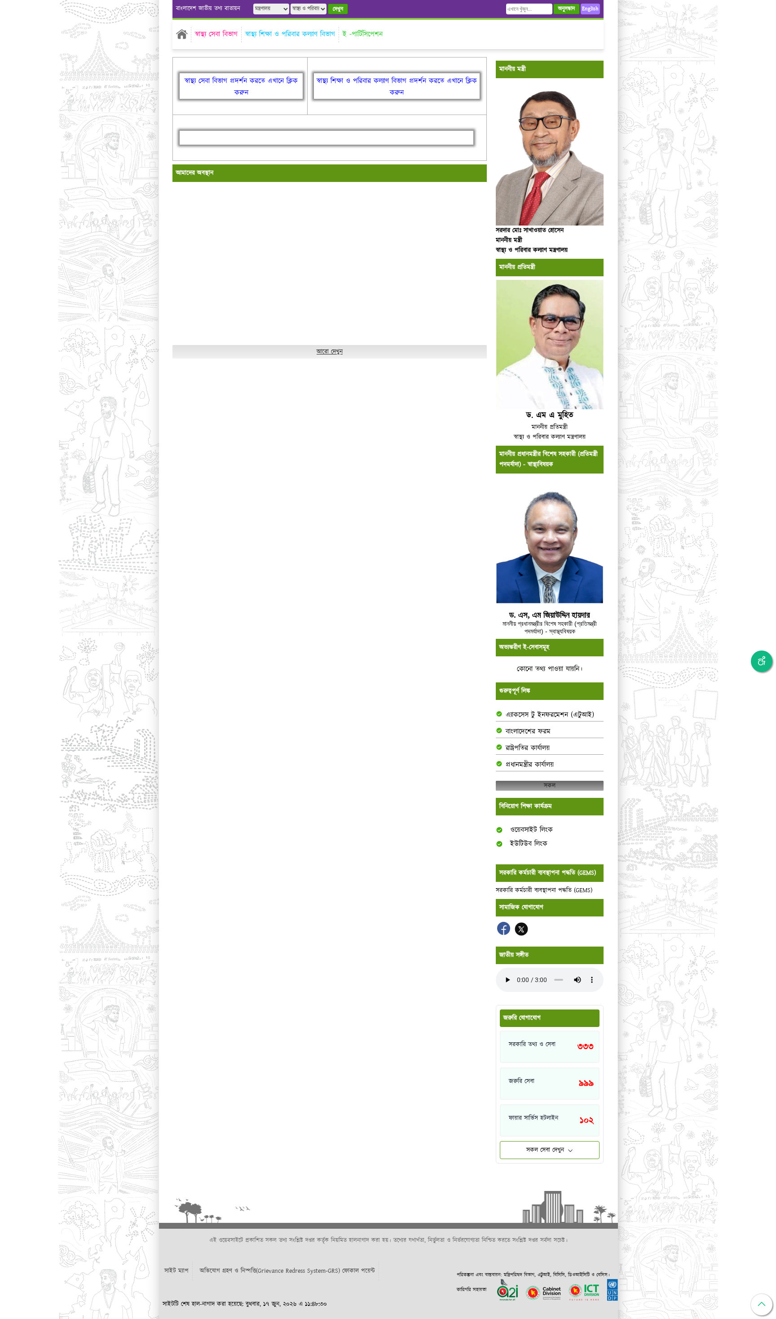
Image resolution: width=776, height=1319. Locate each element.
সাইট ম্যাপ (176, 1270)
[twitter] (521, 933)
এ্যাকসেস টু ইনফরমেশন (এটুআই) (550, 715)
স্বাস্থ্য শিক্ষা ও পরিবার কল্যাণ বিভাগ (290, 34)
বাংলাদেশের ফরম (528, 731)
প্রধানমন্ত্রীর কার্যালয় (530, 765)
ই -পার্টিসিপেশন (363, 34)
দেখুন (338, 9)
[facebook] (505, 933)
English (590, 9)
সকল (550, 785)
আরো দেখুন (330, 351)
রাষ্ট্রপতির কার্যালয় (528, 748)
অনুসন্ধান (566, 9)
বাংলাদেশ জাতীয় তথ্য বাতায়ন (208, 8)
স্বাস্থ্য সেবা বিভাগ (216, 34)
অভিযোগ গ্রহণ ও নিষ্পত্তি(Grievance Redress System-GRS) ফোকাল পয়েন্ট (287, 1270)
